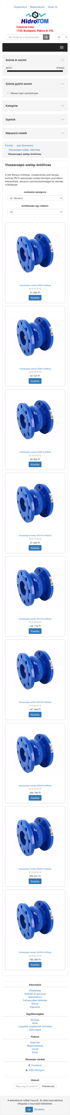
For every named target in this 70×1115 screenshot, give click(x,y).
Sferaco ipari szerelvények (24, 93)
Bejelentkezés (37, 7)
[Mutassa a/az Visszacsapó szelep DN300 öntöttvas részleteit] (35, 920)
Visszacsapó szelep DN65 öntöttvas (35, 368)
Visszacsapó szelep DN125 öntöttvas (35, 618)
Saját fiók (35, 1042)
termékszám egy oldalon (35, 205)
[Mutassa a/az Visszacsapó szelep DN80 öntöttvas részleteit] (35, 419)
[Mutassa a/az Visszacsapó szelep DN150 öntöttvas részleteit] (35, 669)
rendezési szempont (35, 192)
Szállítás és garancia (35, 993)
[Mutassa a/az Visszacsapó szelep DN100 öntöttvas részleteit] (35, 503)
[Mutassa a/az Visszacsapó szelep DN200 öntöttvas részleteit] (35, 753)
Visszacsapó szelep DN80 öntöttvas (35, 451)
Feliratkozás (48, 1086)
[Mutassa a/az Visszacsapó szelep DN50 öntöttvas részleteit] (35, 253)
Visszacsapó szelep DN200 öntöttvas (35, 785)
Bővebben (39, 1109)
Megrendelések (35, 1045)
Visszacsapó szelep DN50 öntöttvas (35, 285)
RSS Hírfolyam (36, 1070)
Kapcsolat (35, 1006)
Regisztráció (20, 7)
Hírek (35, 1023)
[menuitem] (35, 990)
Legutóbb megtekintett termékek (35, 1026)
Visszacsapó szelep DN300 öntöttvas (35, 952)
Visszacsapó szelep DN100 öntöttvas (35, 535)
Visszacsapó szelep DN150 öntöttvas (35, 702)
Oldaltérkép (35, 990)
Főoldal (9, 145)
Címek (35, 1049)
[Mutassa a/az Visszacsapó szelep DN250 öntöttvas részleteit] (35, 836)
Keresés (35, 1019)
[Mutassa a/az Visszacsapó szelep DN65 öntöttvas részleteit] (35, 336)
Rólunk (35, 1003)
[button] (61, 47)
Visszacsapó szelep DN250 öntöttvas (35, 868)
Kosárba (35, 297)
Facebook (36, 1065)
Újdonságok (35, 1029)
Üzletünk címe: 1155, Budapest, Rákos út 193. (35, 28)
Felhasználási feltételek (35, 1000)
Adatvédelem (35, 997)
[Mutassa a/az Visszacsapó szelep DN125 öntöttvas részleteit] (35, 586)
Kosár (53, 7)
